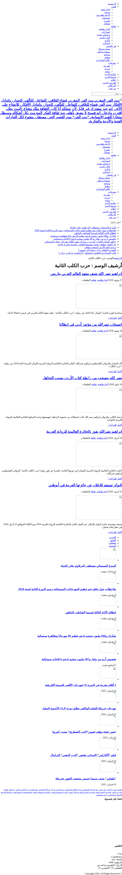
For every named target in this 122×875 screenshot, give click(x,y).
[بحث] (121, 94)
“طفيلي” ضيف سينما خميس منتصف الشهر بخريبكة (85, 778)
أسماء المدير (112, 795)
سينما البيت (110, 77)
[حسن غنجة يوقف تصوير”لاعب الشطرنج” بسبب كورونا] (108, 724)
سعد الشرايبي (33, 790)
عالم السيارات (103, 60)
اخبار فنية (105, 9)
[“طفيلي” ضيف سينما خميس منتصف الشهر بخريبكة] (108, 771)
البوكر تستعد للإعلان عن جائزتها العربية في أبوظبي (85, 485)
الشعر (35, 792)
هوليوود (119, 790)
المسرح (70, 792)
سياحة (107, 54)
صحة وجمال (104, 49)
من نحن (112, 88)
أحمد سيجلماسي (101, 795)
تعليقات (112, 543)
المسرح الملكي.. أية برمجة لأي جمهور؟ (97, 250)
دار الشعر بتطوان (9, 790)
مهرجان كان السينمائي (90, 790)
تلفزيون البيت (109, 83)
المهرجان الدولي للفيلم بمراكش (84, 792)
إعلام (113, 80)
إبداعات (106, 43)
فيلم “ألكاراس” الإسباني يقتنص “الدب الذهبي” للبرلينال (83, 755)
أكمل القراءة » (115, 318)
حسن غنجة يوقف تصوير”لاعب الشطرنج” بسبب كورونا (84, 731)
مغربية (107, 66)
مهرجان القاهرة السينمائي (74, 790)
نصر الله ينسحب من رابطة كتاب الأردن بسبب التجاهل (82, 378)
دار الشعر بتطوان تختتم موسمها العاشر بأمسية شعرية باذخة (87, 244)
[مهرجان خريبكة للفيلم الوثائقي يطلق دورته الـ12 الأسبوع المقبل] (108, 700)
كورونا (53, 790)
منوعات (112, 63)
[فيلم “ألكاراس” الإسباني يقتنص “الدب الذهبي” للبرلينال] (108, 747)
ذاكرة (107, 40)
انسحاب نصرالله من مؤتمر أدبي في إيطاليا (90, 324)
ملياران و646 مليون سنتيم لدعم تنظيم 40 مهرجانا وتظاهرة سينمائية (83, 236)
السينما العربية (16, 792)
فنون (113, 6)
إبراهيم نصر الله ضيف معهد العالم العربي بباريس (86, 274)
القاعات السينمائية (43, 792)
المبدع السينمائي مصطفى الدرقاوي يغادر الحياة (93, 227)
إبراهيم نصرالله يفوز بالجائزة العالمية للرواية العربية (84, 431)
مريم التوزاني (60, 790)
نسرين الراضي (111, 790)
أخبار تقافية (104, 29)
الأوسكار (119, 795)
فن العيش (111, 46)
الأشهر (113, 540)
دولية (107, 71)
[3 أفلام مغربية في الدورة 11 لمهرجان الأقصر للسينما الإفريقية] (108, 677)
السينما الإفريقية (6, 792)
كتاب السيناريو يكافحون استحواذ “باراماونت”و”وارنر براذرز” (87, 253)
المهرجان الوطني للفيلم (103, 792)
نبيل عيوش (102, 790)
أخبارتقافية (102, 280)
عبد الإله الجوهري (44, 790)
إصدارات (106, 32)
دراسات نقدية (103, 35)
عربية (107, 68)
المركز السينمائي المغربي (58, 792)
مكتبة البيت (110, 74)
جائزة (120, 792)
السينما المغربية (27, 792)
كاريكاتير (112, 85)
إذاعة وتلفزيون (103, 15)
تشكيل (107, 23)
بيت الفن (115, 792)
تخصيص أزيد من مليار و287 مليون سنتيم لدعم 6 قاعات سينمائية (85, 239)
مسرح (107, 20)
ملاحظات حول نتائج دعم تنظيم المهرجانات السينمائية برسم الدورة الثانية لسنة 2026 (75, 230)
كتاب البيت (104, 37)
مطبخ (107, 57)
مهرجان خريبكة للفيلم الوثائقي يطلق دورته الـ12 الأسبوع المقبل (79, 708)
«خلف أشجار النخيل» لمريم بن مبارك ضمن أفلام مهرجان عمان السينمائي (80, 241)
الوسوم (112, 546)
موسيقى (106, 18)
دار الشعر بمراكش (22, 790)
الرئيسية (112, 4)
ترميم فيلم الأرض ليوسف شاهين (100, 247)
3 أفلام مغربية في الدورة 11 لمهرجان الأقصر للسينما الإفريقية (80, 685)
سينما (107, 12)
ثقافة (113, 26)
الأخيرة (112, 537)
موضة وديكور (103, 51)
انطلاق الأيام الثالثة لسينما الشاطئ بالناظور (95, 233)
